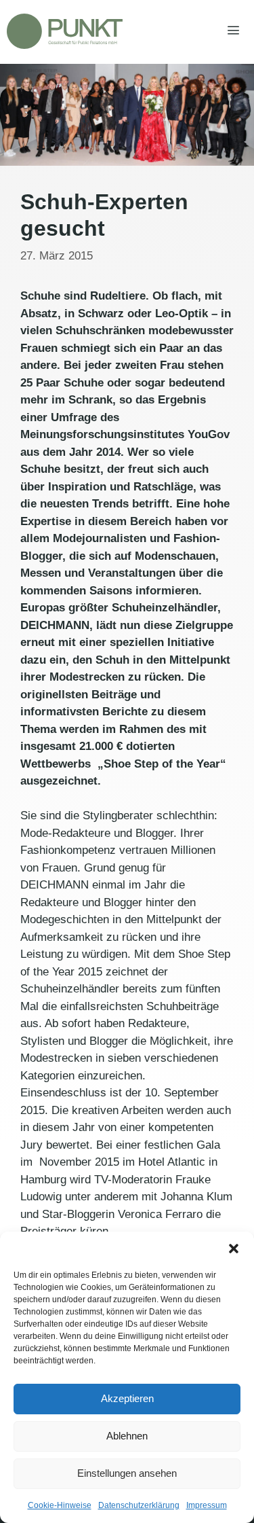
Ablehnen (127, 1435)
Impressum (206, 1505)
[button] (233, 1248)
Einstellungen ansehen (127, 1473)
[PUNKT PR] (65, 31)
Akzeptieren (127, 1398)
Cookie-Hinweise (59, 1505)
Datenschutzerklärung (138, 1505)
